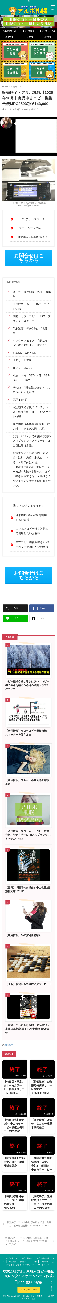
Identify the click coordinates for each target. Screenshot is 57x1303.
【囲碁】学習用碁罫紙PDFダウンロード (28, 984)
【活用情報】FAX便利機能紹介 (23, 935)
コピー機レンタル (47, 31)
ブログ (34, 1261)
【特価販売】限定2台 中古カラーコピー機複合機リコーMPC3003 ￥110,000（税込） (15, 1127)
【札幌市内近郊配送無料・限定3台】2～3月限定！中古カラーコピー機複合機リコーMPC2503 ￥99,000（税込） (41, 1169)
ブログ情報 (28, 37)
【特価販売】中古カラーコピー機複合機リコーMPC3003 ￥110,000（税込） (15, 1204)
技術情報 (9, 37)
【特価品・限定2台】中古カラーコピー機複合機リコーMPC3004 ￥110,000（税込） (15, 1089)
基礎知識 (12, 1261)
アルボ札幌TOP (9, 31)
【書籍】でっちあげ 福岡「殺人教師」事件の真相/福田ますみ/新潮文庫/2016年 (27, 1029)
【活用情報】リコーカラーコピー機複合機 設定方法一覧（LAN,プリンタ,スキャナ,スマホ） (28, 835)
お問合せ (47, 37)
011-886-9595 (29, 1283)
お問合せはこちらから (29, 258)
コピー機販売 (28, 31)
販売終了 (9, 1045)
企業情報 (44, 1261)
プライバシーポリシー (25, 1265)
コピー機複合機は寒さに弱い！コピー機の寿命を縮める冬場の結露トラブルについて (27, 685)
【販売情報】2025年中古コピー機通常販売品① (41, 1123)
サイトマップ (43, 1265)
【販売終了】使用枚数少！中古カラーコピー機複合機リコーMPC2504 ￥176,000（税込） (42, 1204)
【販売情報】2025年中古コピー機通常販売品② (14, 1162)
